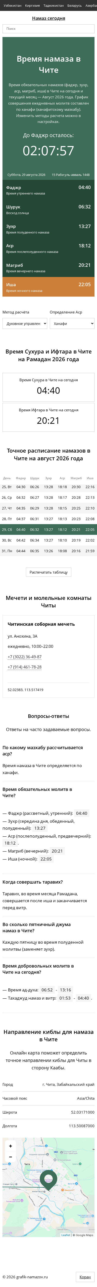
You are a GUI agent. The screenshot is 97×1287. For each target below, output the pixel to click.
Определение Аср (66, 312)
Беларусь (74, 5)
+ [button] (10, 1145)
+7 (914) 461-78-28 (25, 667)
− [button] (10, 1156)
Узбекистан (12, 5)
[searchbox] (48, 28)
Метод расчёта (15, 312)
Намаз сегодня (48, 18)
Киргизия (32, 5)
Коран (85, 1276)
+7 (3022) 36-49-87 (25, 657)
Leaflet (65, 1235)
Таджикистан (54, 5)
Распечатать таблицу (49, 572)
